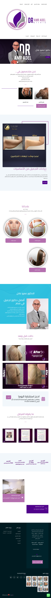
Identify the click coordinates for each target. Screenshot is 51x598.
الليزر (32, 4)
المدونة (21, 4)
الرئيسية (19, 531)
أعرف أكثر (48, 57)
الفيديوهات (32, 36)
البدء (8, 397)
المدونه (19, 543)
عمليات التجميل (37, 4)
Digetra (12, 595)
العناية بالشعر (37, 270)
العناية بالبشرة (44, 4)
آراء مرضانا (38, 36)
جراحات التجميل (18, 536)
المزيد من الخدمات (41, 106)
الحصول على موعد (36, 562)
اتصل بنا (27, 36)
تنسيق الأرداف (37, 240)
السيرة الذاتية (44, 36)
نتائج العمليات (26, 4)
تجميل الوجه (13, 240)
